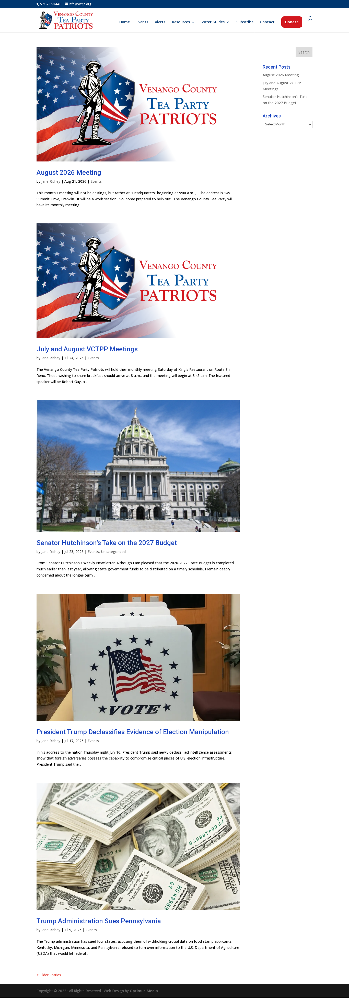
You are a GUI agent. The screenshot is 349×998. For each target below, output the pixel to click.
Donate (291, 21)
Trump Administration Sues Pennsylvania (99, 921)
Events (142, 22)
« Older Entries (49, 974)
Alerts (160, 22)
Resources (181, 22)
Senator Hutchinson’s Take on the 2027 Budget (107, 543)
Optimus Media (144, 990)
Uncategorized (113, 551)
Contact (267, 22)
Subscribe (244, 22)
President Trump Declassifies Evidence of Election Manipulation (133, 732)
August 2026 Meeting (69, 172)
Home (124, 22)
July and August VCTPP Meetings (87, 349)
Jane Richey (50, 181)
